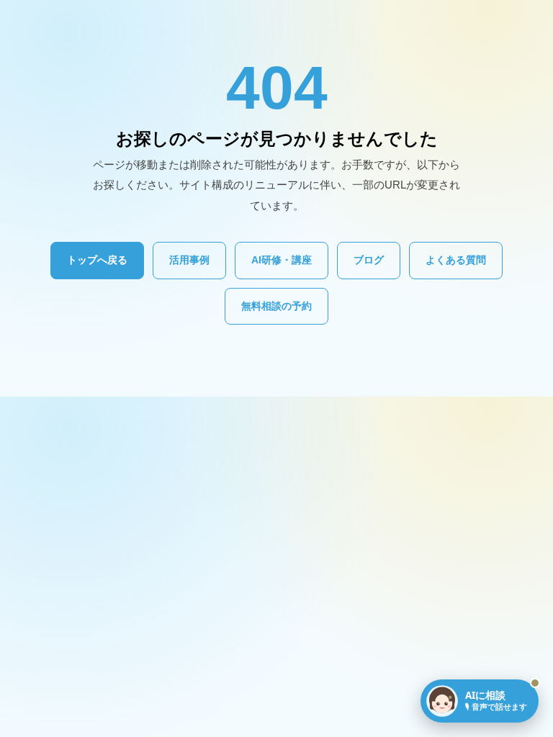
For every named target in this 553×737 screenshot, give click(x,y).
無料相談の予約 (276, 306)
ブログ (369, 260)
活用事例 (189, 260)
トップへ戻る (97, 260)
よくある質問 (456, 260)
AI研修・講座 (281, 260)
